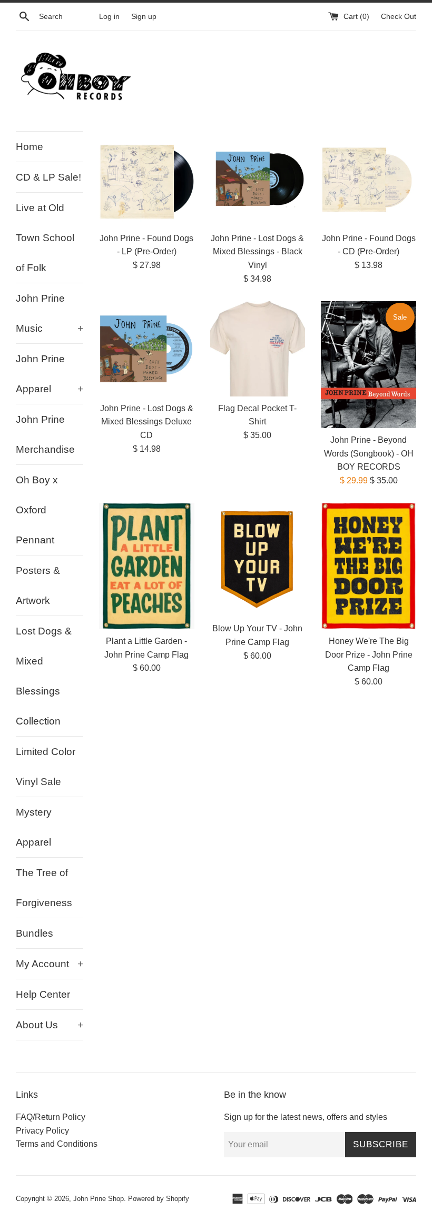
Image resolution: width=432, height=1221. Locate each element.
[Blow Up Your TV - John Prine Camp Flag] (258, 560)
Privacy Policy (42, 1130)
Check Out (398, 16)
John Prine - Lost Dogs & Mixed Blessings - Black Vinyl (257, 252)
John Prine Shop (98, 1199)
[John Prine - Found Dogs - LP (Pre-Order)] (146, 178)
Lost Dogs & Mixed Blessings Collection (44, 676)
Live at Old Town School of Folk (45, 237)
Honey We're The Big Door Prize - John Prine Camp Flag (369, 654)
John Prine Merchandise (45, 434)
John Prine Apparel (49, 373)
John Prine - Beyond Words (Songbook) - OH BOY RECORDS (369, 453)
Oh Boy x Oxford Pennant (37, 509)
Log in (109, 16)
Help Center (43, 994)
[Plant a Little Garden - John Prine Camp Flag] (146, 566)
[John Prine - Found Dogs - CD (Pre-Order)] (368, 178)
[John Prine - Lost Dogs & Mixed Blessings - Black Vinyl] (258, 178)
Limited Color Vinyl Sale (45, 766)
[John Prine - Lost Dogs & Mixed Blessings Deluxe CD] (146, 348)
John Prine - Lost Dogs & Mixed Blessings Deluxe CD (146, 422)
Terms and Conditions (56, 1143)
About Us (49, 1024)
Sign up (143, 16)
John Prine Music (49, 313)
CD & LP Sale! (48, 177)
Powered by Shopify (158, 1199)
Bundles (34, 933)
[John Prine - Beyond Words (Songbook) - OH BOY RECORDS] (368, 364)
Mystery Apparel (34, 827)
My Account (49, 963)
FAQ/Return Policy (50, 1117)
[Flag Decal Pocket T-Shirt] (258, 348)
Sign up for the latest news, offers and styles (305, 1117)
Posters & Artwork (38, 585)
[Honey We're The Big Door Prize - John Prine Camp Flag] (368, 566)
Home (29, 146)
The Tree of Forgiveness (44, 887)
